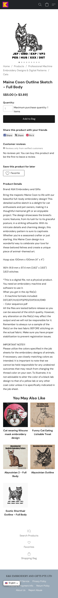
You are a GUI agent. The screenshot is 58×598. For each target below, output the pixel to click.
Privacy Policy (39, 581)
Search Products (29, 535)
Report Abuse (35, 590)
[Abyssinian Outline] (42, 457)
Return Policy (42, 586)
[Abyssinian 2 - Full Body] (15, 457)
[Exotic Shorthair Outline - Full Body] (15, 495)
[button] (5, 4)
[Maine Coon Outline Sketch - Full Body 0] (29, 40)
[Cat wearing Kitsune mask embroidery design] (15, 415)
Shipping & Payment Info (21, 586)
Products (19, 66)
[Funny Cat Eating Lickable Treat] (42, 415)
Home (6, 66)
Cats (5, 74)
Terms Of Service (20, 581)
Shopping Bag (29, 558)
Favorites (29, 547)
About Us (20, 590)
